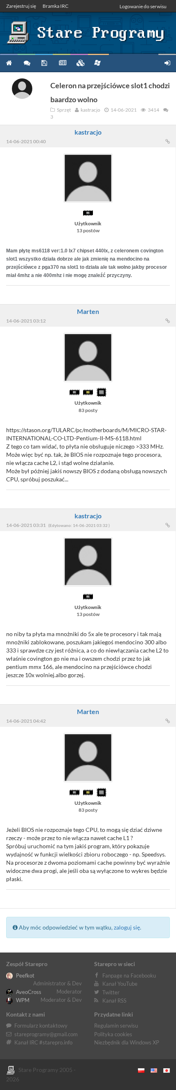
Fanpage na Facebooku (129, 975)
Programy (44, 62)
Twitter (111, 992)
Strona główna (9, 62)
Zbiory (79, 62)
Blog (61, 62)
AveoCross (28, 992)
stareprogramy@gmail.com (46, 1034)
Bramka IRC (55, 6)
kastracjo (88, 132)
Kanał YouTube (120, 983)
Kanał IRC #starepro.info (43, 1042)
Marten (88, 311)
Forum (26, 62)
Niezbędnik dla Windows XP (126, 1042)
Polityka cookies (113, 1034)
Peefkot (24, 975)
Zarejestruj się (21, 6)
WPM (22, 1000)
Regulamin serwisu (116, 1025)
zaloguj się (127, 927)
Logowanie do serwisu (143, 6)
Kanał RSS (114, 1000)
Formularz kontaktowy (41, 1025)
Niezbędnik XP (98, 62)
